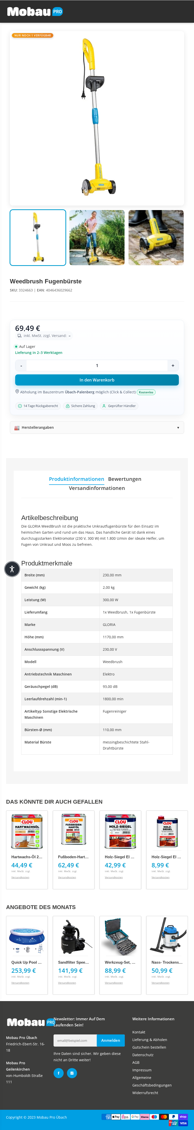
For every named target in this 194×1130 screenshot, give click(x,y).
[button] (12, 569)
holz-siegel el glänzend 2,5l (130, 857)
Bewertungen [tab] (124, 479)
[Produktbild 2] (97, 238)
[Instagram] (72, 1073)
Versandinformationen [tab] (97, 488)
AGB (135, 1062)
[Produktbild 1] (38, 238)
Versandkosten (20, 877)
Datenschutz (143, 1054)
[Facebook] (59, 1073)
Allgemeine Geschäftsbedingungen (152, 1081)
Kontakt (138, 1032)
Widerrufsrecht (145, 1092)
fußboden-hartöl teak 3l (79, 857)
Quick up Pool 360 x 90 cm (35, 962)
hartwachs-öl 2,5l (27, 857)
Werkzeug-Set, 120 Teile (126, 962)
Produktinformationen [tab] (76, 479)
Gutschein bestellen (149, 1047)
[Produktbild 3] (156, 238)
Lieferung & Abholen (149, 1039)
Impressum (142, 1070)
